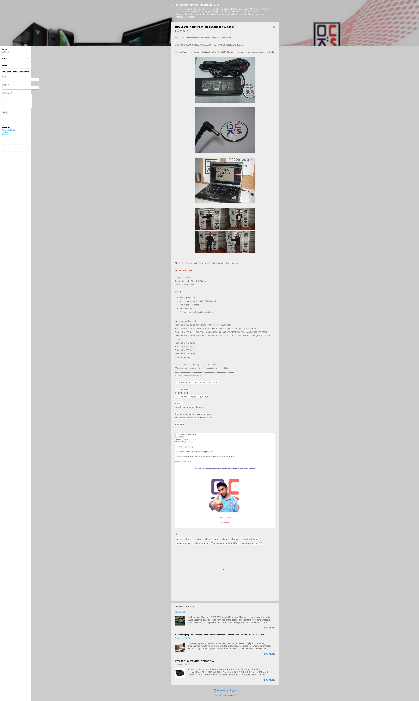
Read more (269, 627)
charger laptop (212, 539)
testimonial (215, 263)
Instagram (5, 134)
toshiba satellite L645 (252, 543)
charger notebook (249, 539)
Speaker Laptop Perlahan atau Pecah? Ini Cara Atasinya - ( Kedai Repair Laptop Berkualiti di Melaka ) (220, 635)
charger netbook (230, 539)
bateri (189, 539)
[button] (273, 27)
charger (198, 539)
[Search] (278, 6)
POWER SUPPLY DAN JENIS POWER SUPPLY (194, 661)
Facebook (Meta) (8, 130)
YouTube (5, 132)
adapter (179, 539)
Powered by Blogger (226, 690)
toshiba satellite (200, 543)
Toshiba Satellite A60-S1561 (225, 543)
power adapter (183, 543)
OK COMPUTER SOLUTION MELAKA (197, 5)
